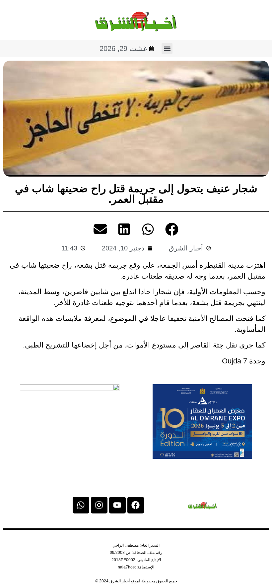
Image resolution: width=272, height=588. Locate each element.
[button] (167, 48)
